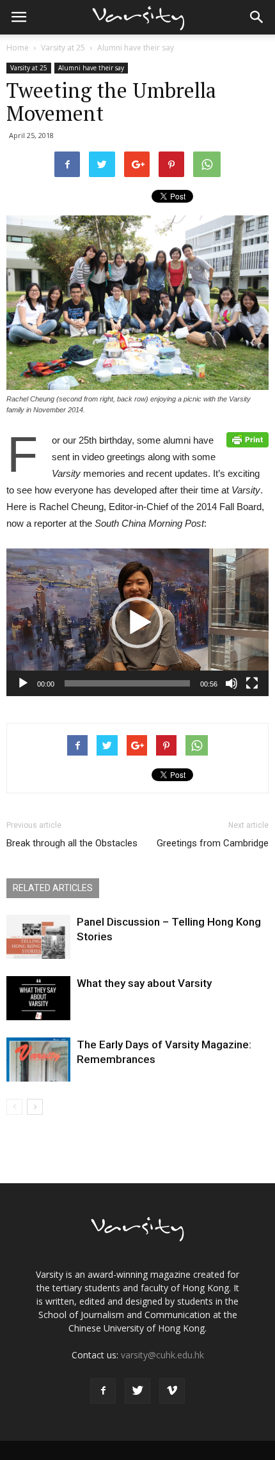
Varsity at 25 (63, 47)
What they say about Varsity (144, 983)
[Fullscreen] (252, 683)
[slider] (127, 683)
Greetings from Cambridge (213, 843)
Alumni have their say (135, 47)
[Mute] (231, 683)
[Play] (23, 683)
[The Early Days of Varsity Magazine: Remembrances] (38, 1059)
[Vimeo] (172, 1391)
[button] (257, 17)
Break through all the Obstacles (72, 843)
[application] (137, 622)
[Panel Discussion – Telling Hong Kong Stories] (38, 937)
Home (17, 47)
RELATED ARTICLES (53, 888)
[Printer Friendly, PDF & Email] (247, 439)
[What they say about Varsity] (38, 998)
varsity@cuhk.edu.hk (162, 1355)
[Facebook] (103, 1391)
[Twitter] (137, 1391)
